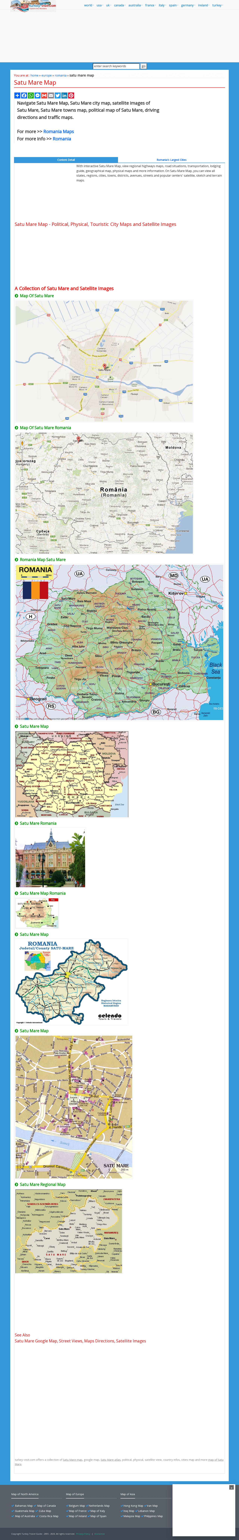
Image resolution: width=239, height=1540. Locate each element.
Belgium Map (77, 1505)
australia (134, 5)
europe (46, 75)
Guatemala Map (24, 1511)
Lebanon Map (146, 1511)
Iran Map (152, 1505)
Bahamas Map (24, 1505)
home (34, 75)
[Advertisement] (119, 36)
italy (161, 5)
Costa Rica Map (48, 1516)
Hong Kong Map (133, 1505)
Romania (62, 138)
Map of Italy (97, 1511)
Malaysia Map (131, 1516)
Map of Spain (98, 1516)
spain (173, 5)
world (88, 5)
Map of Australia (25, 1516)
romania (60, 75)
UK (108, 5)
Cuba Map (45, 1511)
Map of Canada (46, 1505)
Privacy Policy (83, 1533)
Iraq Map (128, 1511)
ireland (203, 5)
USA (99, 5)
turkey (216, 5)
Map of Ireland (78, 1516)
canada (119, 5)
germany (187, 5)
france (149, 5)
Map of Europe (75, 1494)
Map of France (78, 1511)
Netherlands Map (99, 1505)
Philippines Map (153, 1516)
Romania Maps (59, 131)
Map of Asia (127, 1494)
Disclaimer (99, 1533)
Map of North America (24, 1494)
